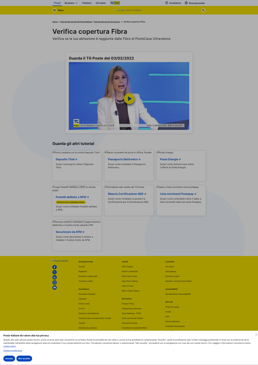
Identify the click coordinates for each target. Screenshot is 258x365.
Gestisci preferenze (12, 350)
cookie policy (9, 346)
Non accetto (24, 358)
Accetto (9, 358)
